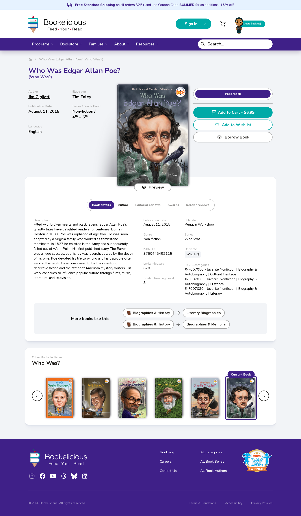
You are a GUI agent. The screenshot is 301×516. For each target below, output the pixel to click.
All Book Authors (213, 470)
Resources (145, 44)
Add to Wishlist (236, 124)
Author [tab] (123, 205)
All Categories (211, 452)
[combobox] (235, 44)
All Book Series (212, 461)
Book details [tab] (101, 205)
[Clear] (267, 44)
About (119, 44)
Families (96, 44)
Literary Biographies (204, 312)
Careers (166, 461)
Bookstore (69, 44)
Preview (156, 187)
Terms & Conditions (202, 503)
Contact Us (168, 470)
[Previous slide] (37, 396)
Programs (41, 44)
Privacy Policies (262, 503)
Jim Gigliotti (39, 96)
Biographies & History (151, 312)
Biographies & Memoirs (206, 324)
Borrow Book (233, 137)
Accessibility (233, 503)
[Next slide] (263, 396)
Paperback (233, 94)
